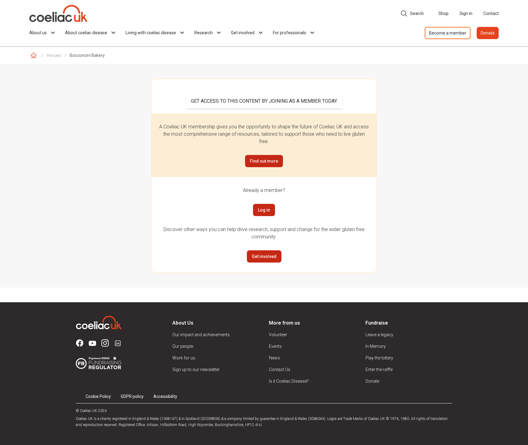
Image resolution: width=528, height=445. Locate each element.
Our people (182, 346)
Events (275, 346)
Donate (488, 33)
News (274, 357)
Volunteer (278, 334)
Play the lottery (379, 357)
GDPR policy (132, 396)
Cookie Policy (98, 396)
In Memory (375, 346)
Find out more (264, 161)
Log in (264, 210)
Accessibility (165, 396)
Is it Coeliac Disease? (289, 381)
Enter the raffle (379, 369)
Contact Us (279, 369)
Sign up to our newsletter (196, 369)
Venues (53, 55)
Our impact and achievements (201, 334)
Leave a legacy (379, 334)
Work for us (183, 357)
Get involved (264, 256)
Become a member (447, 33)
